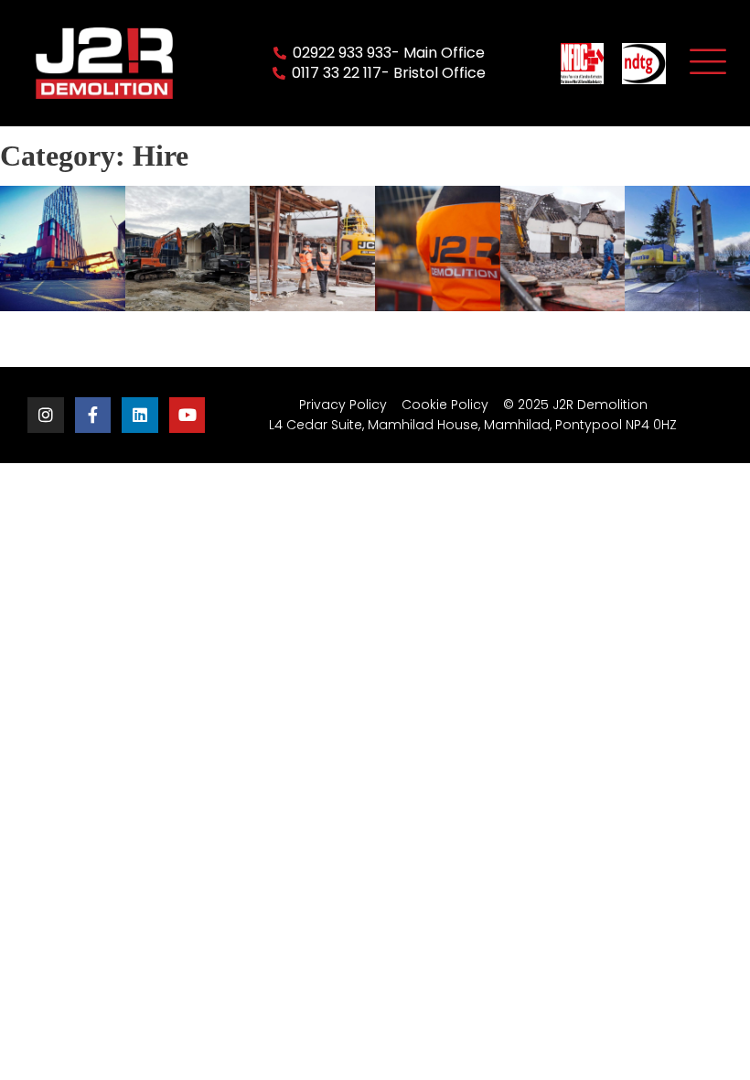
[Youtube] (187, 415)
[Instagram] (45, 415)
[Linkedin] (140, 415)
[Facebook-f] (93, 415)
